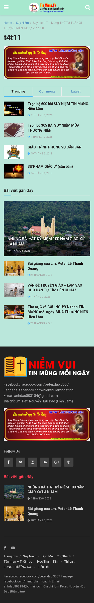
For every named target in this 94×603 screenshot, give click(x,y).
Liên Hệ (43, 567)
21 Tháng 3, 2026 (41, 323)
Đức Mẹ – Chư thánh (56, 556)
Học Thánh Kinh (48, 561)
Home (8, 23)
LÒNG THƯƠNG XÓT (18, 567)
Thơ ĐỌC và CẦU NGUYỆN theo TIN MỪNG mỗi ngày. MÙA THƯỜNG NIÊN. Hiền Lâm (58, 312)
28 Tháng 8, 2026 (41, 275)
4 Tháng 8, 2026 (20, 250)
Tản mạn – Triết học (18, 561)
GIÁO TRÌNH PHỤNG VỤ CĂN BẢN (54, 147)
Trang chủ (11, 556)
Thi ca (68, 561)
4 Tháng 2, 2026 (40, 296)
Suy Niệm (22, 23)
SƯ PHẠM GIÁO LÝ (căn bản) (50, 166)
